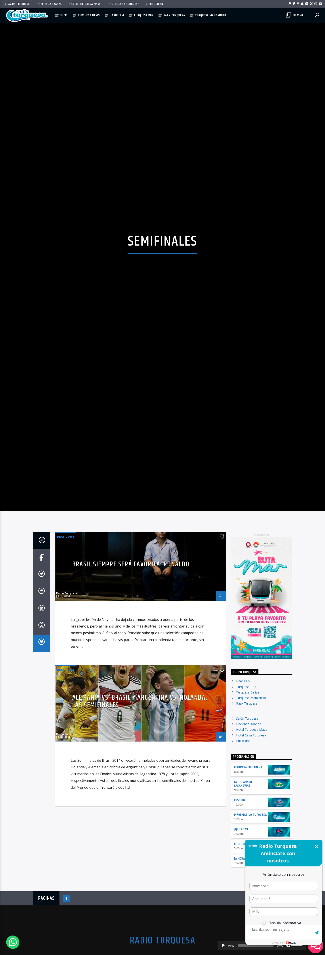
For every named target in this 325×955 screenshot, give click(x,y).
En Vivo (297, 15)
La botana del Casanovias (244, 816)
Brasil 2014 (65, 569)
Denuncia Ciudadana (248, 800)
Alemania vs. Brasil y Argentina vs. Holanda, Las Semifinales (139, 734)
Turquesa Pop (144, 15)
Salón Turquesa (19, 4)
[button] (12, 942)
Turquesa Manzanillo (210, 15)
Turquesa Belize (247, 725)
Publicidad (156, 4)
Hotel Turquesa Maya (86, 4)
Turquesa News (89, 15)
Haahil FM (117, 15)
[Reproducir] (223, 945)
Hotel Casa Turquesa (125, 4)
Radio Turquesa (67, 626)
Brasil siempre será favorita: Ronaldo (130, 596)
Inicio (64, 15)
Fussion (239, 833)
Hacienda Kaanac (50, 4)
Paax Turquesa (174, 15)
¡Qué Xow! (241, 862)
